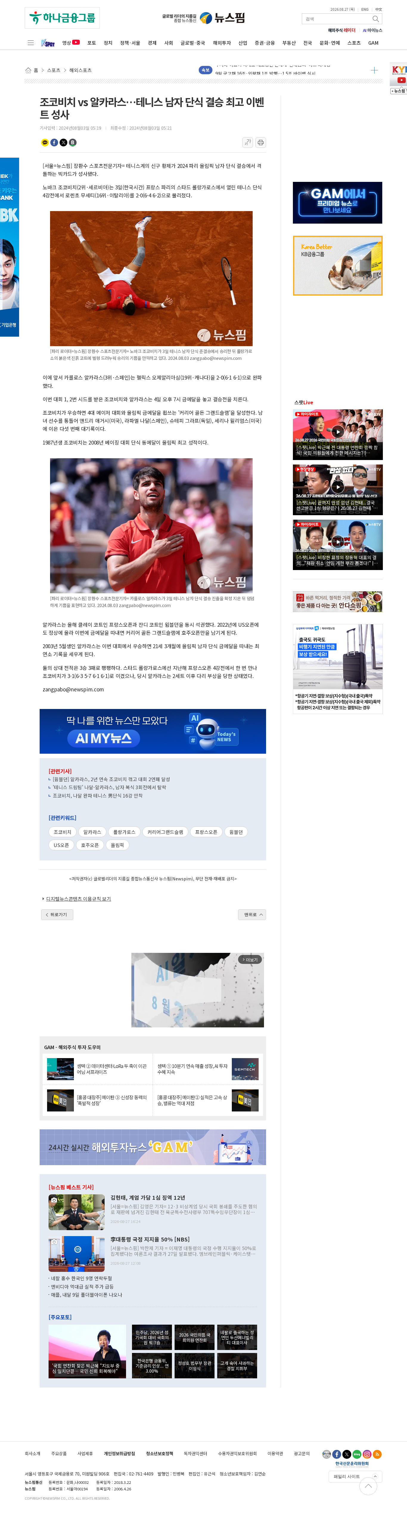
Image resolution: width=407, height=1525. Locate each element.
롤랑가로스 (124, 831)
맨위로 (250, 914)
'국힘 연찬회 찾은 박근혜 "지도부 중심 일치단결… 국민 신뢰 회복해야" (86, 1368)
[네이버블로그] (356, 1454)
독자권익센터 (195, 1453)
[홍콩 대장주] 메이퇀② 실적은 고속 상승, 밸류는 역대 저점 (192, 1100)
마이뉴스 (373, 30)
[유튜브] (326, 1454)
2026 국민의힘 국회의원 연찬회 (194, 1337)
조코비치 (63, 831)
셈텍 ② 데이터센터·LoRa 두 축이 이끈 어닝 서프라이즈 (112, 1069)
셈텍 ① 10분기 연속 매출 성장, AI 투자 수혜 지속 (192, 1069)
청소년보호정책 (159, 1453)
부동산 (289, 42)
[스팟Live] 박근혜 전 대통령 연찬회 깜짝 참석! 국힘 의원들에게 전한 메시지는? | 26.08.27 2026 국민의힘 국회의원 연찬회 (337, 450)
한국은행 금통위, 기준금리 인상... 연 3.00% (152, 1365)
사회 (168, 42)
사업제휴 (85, 1453)
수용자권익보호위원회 (237, 1453)
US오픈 (61, 845)
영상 (66, 42)
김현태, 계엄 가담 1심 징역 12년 (148, 1197)
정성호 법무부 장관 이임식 (194, 1365)
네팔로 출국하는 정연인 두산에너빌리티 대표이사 (237, 1337)
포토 (91, 42)
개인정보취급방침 (119, 1453)
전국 (307, 42)
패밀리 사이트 (347, 1476)
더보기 (374, 70)
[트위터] (346, 1454)
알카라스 (92, 831)
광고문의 (302, 1453)
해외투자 (222, 42)
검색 (376, 19)
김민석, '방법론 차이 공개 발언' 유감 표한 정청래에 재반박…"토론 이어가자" (287, 70)
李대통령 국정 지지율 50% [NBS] (150, 1239)
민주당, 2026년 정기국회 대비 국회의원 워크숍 (152, 1337)
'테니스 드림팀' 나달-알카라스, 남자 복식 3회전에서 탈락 (109, 787)
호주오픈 (90, 845)
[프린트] (260, 142)
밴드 (73, 142)
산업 (242, 42)
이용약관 (275, 1453)
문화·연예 (330, 42)
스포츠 (354, 42)
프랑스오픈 (206, 831)
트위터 (63, 142)
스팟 (303, 402)
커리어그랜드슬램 (165, 831)
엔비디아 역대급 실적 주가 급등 (82, 1286)
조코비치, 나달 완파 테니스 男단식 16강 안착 (98, 795)
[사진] (77, 1211)
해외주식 (342, 30)
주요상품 (59, 1453)
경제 (152, 42)
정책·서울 (130, 42)
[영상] (338, 433)
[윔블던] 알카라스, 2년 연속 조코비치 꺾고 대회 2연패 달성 (111, 779)
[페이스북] (336, 1454)
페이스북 (54, 142)
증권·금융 (265, 42)
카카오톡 (45, 142)
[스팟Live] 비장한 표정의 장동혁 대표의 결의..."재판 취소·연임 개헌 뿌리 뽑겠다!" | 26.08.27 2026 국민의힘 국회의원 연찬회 (336, 560)
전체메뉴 (31, 42)
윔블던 (236, 831)
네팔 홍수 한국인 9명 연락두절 (81, 1278)
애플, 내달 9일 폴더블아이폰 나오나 (86, 1294)
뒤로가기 (58, 914)
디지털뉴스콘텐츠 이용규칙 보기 (78, 898)
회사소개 (32, 1453)
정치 (108, 42)
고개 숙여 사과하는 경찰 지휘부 (237, 1365)
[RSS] (377, 1454)
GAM (373, 42)
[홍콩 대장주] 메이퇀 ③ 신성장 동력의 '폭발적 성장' (112, 1100)
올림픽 (117, 845)
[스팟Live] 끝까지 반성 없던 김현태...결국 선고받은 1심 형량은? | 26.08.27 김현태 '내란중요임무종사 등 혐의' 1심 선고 (337, 505)
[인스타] (367, 1454)
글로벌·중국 (193, 42)
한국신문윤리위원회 (352, 1464)
